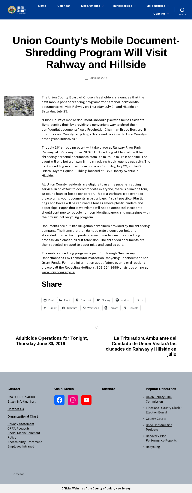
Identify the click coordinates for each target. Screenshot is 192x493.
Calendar (63, 5)
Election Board (156, 412)
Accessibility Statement (25, 442)
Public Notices (155, 5)
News (42, 5)
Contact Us (16, 409)
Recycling (153, 447)
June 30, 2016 (98, 77)
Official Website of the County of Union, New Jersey (96, 488)
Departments (90, 5)
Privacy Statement (21, 424)
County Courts (156, 419)
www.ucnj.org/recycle (58, 272)
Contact (159, 13)
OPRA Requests (19, 428)
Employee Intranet (21, 446)
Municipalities (122, 5)
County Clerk (170, 408)
